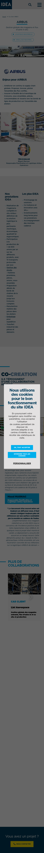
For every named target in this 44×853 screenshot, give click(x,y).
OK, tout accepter (22, 447)
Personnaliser (22, 463)
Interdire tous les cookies (22, 455)
